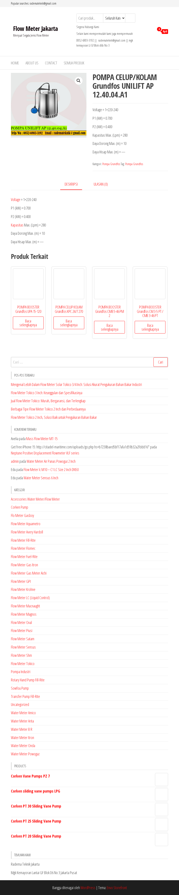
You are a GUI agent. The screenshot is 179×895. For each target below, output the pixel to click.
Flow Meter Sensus (23, 647)
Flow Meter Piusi (21, 630)
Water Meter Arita (22, 721)
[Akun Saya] (150, 31)
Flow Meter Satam (22, 638)
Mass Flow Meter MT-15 (42, 438)
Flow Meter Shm (21, 655)
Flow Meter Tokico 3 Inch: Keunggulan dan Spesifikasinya (46, 392)
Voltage (15, 199)
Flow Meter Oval (21, 622)
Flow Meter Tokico (22, 663)
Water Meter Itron (22, 737)
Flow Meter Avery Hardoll (27, 532)
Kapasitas (17, 225)
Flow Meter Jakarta (35, 28)
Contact (51, 62)
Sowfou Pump (20, 688)
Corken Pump (19, 507)
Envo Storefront (117, 887)
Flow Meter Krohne (23, 589)
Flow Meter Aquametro (25, 523)
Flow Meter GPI (21, 581)
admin (15, 461)
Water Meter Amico (23, 712)
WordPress (88, 887)
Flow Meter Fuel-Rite (24, 556)
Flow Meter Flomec (23, 548)
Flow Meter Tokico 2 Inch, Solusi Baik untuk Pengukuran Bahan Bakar (54, 417)
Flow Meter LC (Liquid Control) (30, 597)
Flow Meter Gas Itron (24, 564)
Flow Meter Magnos (23, 614)
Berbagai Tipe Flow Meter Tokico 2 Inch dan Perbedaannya (48, 409)
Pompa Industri (20, 671)
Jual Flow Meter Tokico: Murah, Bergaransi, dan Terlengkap (48, 400)
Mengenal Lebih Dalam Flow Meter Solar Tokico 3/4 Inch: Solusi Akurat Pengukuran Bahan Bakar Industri (76, 384)
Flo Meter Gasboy (22, 515)
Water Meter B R (21, 729)
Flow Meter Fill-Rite (23, 540)
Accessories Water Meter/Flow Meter (35, 499)
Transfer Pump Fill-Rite (25, 696)
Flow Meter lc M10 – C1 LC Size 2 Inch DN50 (51, 469)
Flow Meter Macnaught (25, 605)
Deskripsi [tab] (71, 184)
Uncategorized (20, 704)
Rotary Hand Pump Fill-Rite (28, 679)
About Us (32, 62)
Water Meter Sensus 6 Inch (41, 477)
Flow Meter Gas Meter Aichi (28, 573)
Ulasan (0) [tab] (101, 184)
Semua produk (74, 62)
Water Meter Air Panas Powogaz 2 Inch (51, 461)
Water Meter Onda (23, 745)
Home (15, 62)
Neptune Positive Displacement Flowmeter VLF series (45, 453)
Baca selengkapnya (28, 322)
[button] (79, 81)
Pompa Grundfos (111, 164)
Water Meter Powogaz (25, 753)
